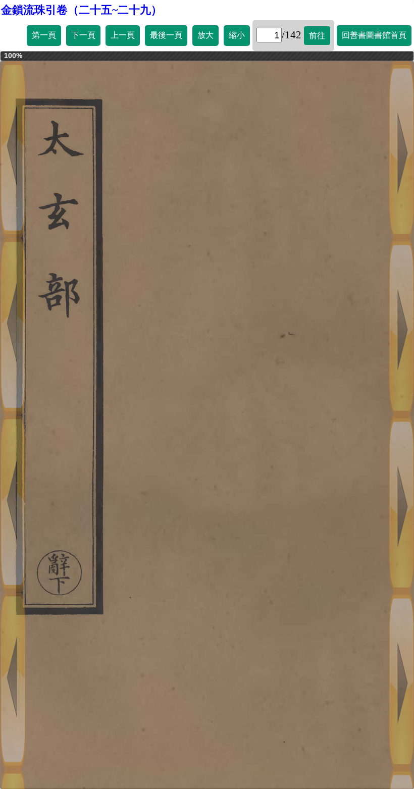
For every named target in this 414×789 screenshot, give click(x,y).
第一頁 (44, 35)
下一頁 (83, 35)
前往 (317, 35)
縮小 (237, 35)
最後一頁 (166, 35)
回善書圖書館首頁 (374, 35)
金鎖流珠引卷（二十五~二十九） (81, 10)
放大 (205, 35)
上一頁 (123, 35)
